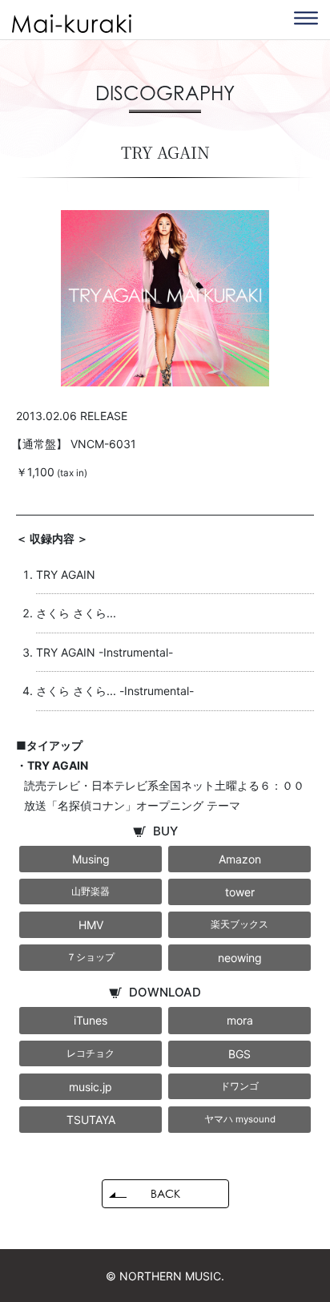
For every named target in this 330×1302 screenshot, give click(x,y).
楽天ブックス (239, 924)
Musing (91, 859)
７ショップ (90, 957)
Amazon (240, 859)
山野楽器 (90, 891)
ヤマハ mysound (240, 1119)
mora (240, 1020)
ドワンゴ (239, 1086)
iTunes (90, 1020)
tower (240, 892)
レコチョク (90, 1053)
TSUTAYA (90, 1119)
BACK (165, 1193)
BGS (239, 1054)
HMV (90, 925)
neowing (240, 957)
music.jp (90, 1087)
